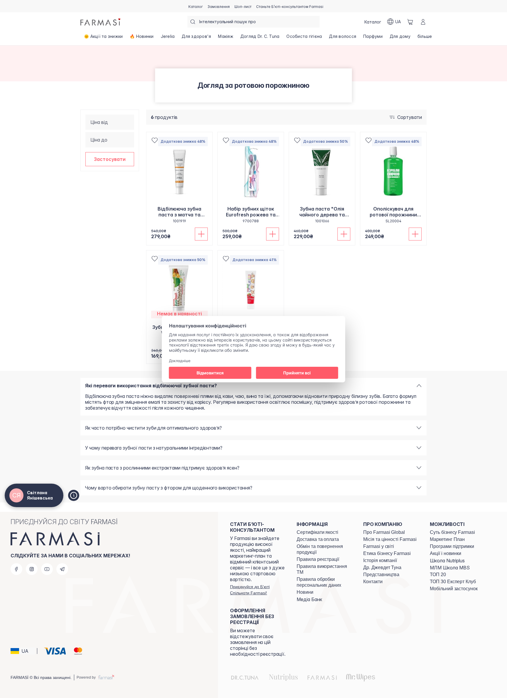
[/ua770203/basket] (410, 21)
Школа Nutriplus (447, 561)
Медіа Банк (309, 599)
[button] (109, 159)
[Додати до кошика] (201, 234)
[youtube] (47, 569)
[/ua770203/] (100, 22)
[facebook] (16, 569)
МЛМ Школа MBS (450, 568)
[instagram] (32, 569)
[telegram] (62, 569)
